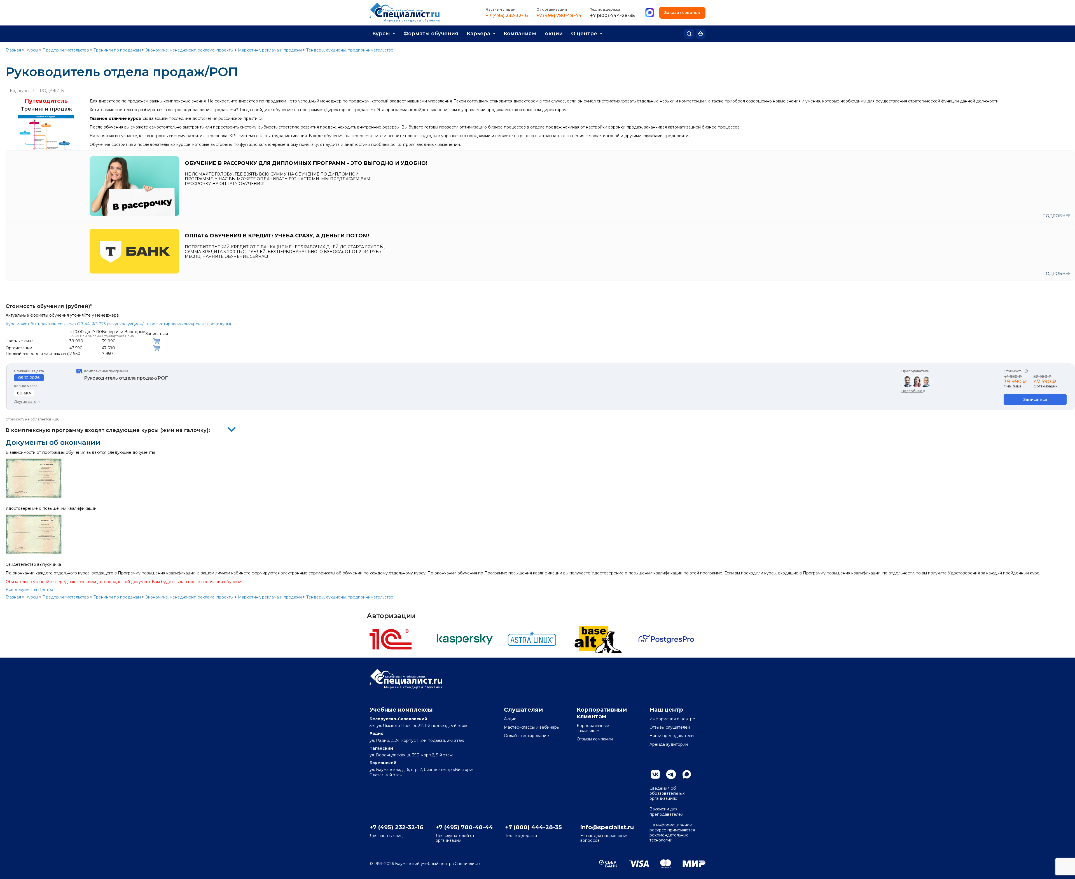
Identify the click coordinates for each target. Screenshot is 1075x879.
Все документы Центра (29, 589)
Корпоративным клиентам (602, 713)
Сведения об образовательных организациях (666, 793)
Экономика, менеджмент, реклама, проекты (189, 50)
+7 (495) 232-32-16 (507, 15)
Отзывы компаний (595, 739)
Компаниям (520, 34)
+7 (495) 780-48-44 (559, 15)
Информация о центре (672, 718)
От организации (551, 9)
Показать (232, 429)
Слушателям (523, 709)
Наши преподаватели (671, 735)
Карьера (478, 34)
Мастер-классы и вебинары (532, 727)
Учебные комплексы (401, 709)
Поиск (689, 34)
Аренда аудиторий (668, 744)
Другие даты (25, 401)
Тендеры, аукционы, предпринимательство (349, 50)
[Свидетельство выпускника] (34, 552)
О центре (584, 34)
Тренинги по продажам (117, 50)
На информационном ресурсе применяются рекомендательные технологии (672, 832)
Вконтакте (655, 774)
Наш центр (666, 709)
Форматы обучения (430, 34)
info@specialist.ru (607, 827)
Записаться (1035, 399)
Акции (553, 34)
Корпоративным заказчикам (593, 728)
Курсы (381, 34)
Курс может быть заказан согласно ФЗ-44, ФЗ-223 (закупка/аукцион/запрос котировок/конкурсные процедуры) (118, 323)
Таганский (381, 748)
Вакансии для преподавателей (666, 811)
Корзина (700, 34)
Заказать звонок (682, 12)
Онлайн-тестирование (526, 735)
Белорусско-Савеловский (398, 718)
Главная (13, 50)
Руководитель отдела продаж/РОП (126, 378)
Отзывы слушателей (669, 727)
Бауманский (383, 762)
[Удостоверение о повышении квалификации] (34, 496)
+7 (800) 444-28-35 (612, 15)
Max (687, 774)
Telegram (671, 774)
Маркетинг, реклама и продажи (270, 50)
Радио (377, 733)
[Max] (649, 12)
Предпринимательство (66, 50)
